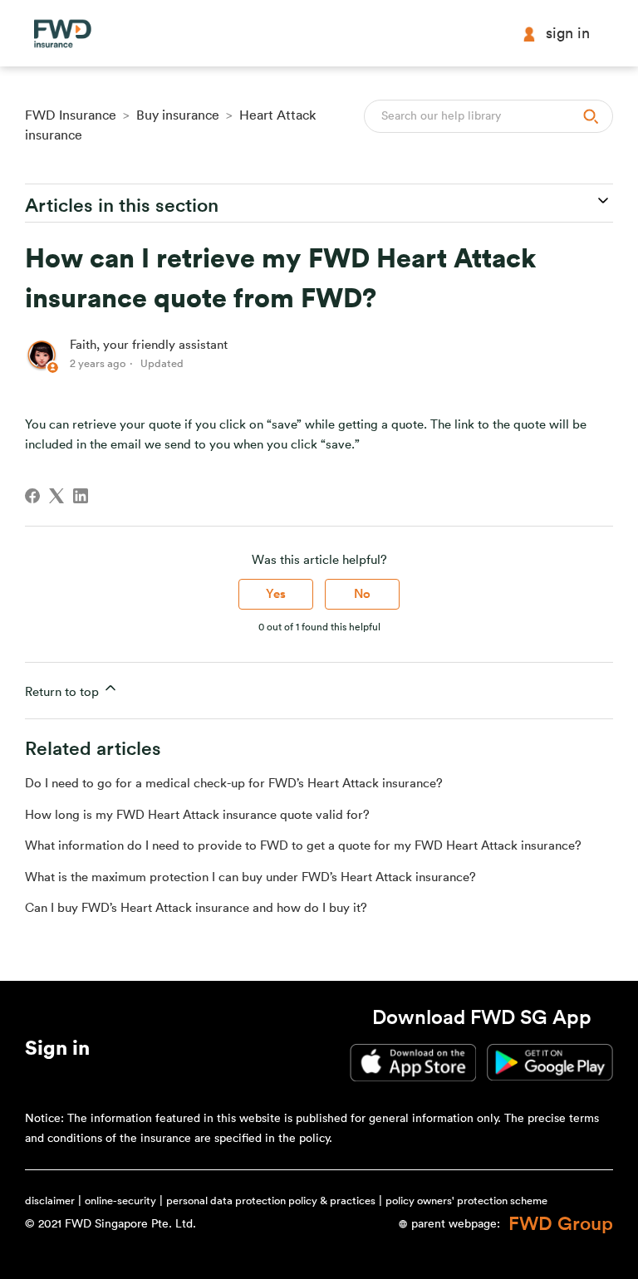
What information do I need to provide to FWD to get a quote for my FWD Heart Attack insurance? (303, 846)
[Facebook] (32, 495)
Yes (276, 594)
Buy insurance (177, 115)
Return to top (63, 692)
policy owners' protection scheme (466, 1200)
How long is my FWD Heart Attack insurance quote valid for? (197, 815)
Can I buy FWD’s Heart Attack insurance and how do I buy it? (196, 908)
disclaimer (50, 1200)
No (362, 594)
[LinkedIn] (80, 495)
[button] (57, 1051)
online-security (120, 1200)
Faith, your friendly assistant (149, 345)
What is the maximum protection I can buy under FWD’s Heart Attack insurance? (250, 877)
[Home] (62, 33)
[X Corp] (56, 495)
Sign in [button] (568, 33)
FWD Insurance (70, 115)
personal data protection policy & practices (270, 1200)
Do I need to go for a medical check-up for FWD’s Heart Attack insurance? (234, 783)
